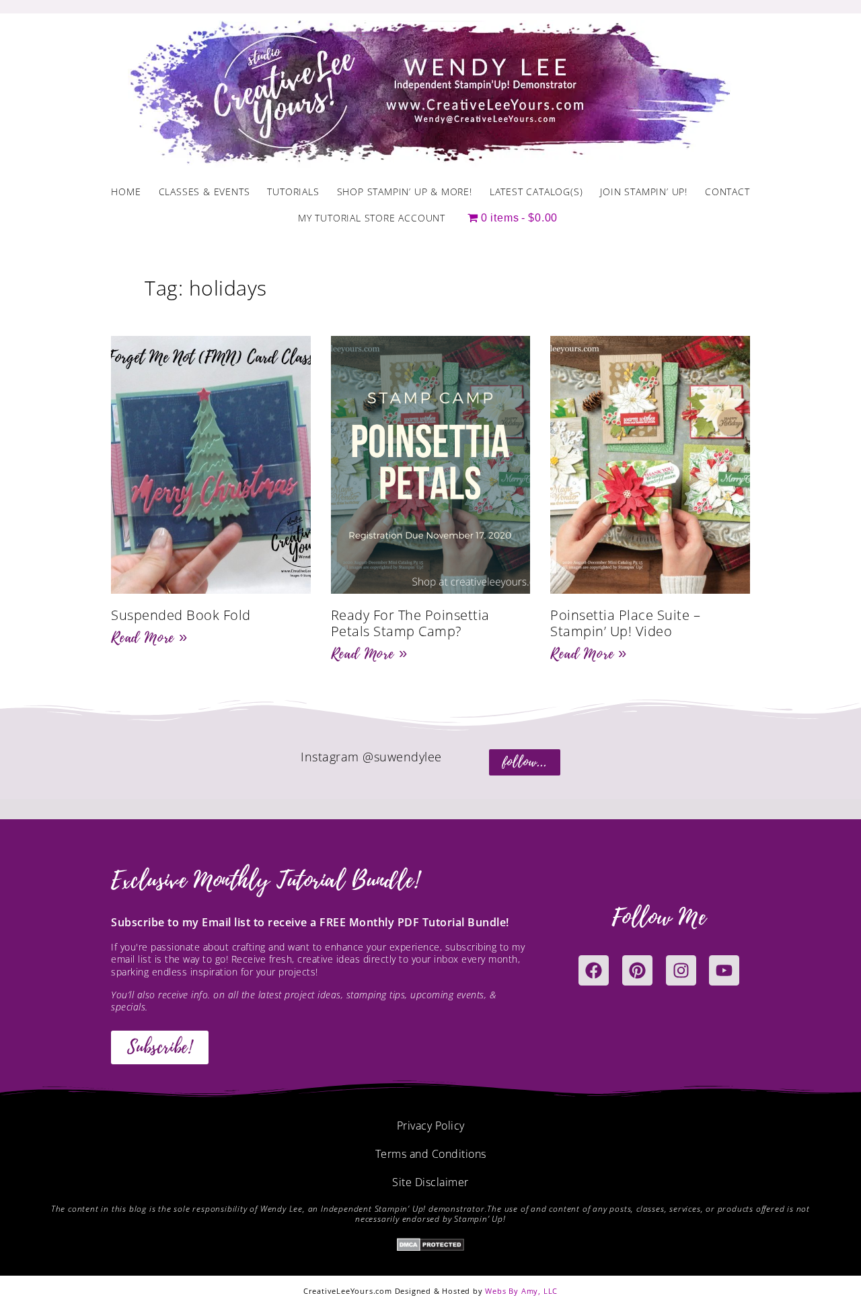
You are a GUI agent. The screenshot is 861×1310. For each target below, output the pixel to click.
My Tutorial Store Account (371, 217)
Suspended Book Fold (181, 615)
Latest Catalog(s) (536, 191)
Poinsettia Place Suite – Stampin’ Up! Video (625, 623)
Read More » (149, 637)
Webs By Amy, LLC (521, 1291)
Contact (727, 191)
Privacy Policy (431, 1125)
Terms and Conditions (430, 1153)
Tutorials (293, 191)
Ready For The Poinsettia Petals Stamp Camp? (410, 623)
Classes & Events (204, 191)
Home (126, 191)
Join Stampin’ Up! (643, 191)
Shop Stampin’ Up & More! (404, 191)
